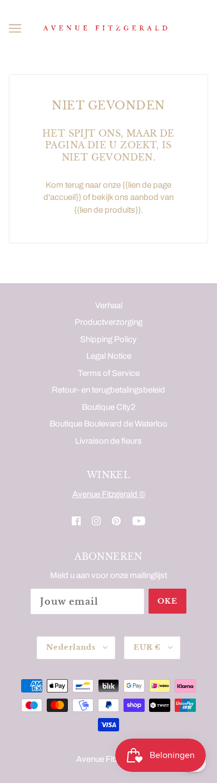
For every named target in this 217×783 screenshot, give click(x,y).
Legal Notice (108, 356)
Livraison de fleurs (108, 440)
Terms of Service (109, 373)
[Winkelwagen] (203, 28)
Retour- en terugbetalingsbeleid (108, 389)
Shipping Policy (108, 339)
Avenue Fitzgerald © (108, 494)
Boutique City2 (109, 407)
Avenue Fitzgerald (108, 759)
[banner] (106, 27)
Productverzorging (108, 322)
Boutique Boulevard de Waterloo (108, 423)
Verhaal (108, 305)
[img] (76, 520)
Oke (167, 601)
